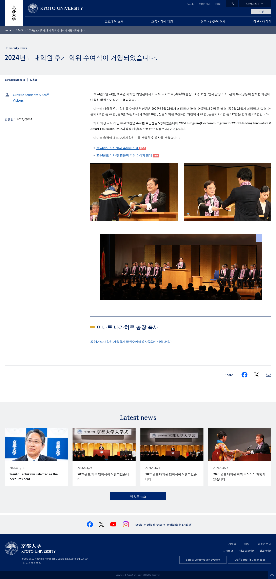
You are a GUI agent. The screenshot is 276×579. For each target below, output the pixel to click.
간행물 (232, 544)
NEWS (19, 30)
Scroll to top (272, 575)
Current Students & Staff (31, 95)
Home (8, 30)
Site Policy (265, 550)
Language (252, 3)
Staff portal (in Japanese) (250, 559)
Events (190, 3)
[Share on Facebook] (244, 375)
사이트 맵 (228, 550)
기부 (261, 11)
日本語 (33, 79)
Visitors (18, 100)
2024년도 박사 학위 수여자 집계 (117, 148)
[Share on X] (256, 374)
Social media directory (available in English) (164, 524)
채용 (247, 544)
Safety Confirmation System (203, 559)
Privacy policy (246, 550)
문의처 (218, 3)
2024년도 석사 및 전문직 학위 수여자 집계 (124, 155)
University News (16, 48)
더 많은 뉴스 (138, 496)
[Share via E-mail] (268, 375)
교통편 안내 (204, 3)
